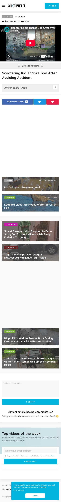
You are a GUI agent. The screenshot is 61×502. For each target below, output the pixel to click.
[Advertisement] (30, 141)
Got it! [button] (35, 496)
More (52, 456)
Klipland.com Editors (19, 21)
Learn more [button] (18, 490)
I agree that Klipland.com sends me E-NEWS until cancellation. (30, 456)
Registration (10, 485)
